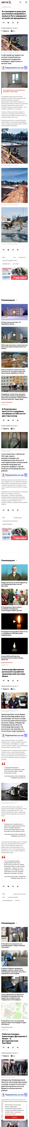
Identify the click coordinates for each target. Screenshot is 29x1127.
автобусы (17, 900)
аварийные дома (6, 263)
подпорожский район (7, 524)
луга (14, 257)
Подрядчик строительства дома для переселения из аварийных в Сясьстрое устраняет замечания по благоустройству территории (14, 396)
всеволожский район (13, 897)
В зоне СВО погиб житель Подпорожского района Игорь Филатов (12, 658)
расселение (16, 263)
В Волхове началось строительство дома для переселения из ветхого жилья (14, 346)
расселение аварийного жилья (9, 260)
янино (3, 897)
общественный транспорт (19, 894)
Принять (14, 1117)
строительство (21, 257)
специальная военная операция (10, 521)
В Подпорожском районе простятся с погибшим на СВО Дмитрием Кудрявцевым (14, 633)
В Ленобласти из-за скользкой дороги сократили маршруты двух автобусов (13, 1022)
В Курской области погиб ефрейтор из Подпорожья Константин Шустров (14, 584)
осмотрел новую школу (17, 1099)
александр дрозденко (7, 900)
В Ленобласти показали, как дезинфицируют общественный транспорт (13, 945)
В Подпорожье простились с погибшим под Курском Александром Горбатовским (11, 608)
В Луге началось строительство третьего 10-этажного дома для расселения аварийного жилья (13, 371)
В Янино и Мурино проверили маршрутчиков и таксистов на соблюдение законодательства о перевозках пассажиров (13, 971)
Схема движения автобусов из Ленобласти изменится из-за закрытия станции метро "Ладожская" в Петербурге (12, 997)
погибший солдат (17, 517)
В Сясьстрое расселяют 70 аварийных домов (11, 323)
